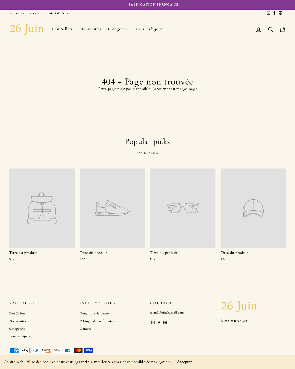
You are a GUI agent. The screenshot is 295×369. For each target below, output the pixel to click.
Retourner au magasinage (175, 88)
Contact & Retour (58, 13)
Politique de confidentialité (99, 321)
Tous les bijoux (149, 29)
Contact (85, 329)
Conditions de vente (94, 313)
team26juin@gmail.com (167, 313)
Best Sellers (62, 29)
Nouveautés (90, 29)
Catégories (118, 29)
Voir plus (147, 153)
